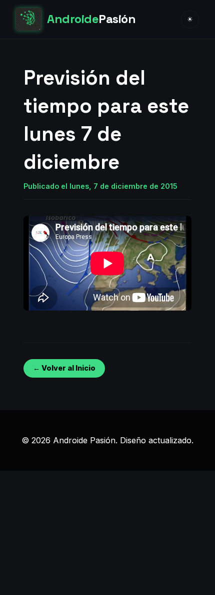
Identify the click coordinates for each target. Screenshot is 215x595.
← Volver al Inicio (64, 368)
